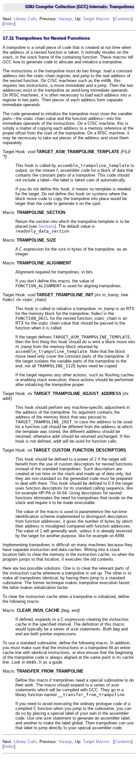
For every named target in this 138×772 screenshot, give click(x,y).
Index (9, 23)
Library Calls (25, 18)
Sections (46, 226)
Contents (123, 18)
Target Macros (96, 18)
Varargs (65, 18)
